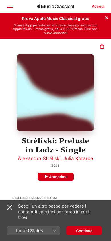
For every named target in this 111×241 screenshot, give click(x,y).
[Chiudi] (106, 17)
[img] (55, 6)
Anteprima (58, 176)
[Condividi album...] (102, 47)
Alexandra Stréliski (39, 158)
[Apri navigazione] (9, 6)
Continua (84, 230)
